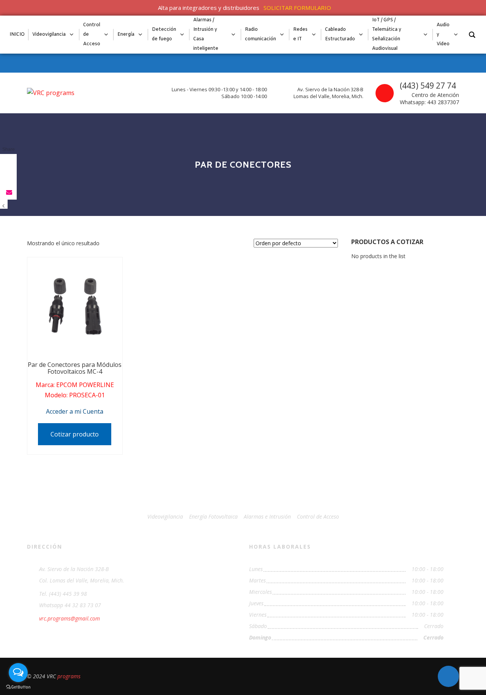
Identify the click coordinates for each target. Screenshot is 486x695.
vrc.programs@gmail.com (69, 618)
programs (68, 676)
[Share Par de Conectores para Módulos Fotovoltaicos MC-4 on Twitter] (8, 176)
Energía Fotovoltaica (213, 516)
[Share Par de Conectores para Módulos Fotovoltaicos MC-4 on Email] (8, 192)
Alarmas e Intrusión (267, 516)
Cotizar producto (74, 434)
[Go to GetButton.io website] (18, 687)
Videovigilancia (165, 516)
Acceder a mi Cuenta (74, 411)
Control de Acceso (318, 516)
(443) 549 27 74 (428, 85)
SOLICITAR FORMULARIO (297, 7)
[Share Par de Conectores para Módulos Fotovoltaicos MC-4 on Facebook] (8, 161)
